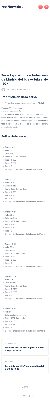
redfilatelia (12, 7)
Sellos (14, 89)
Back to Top (26, 396)
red (8, 89)
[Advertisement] (25, 47)
